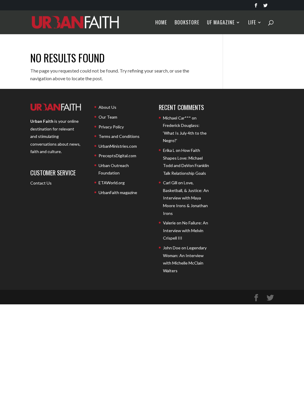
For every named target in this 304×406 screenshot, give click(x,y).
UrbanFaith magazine (118, 192)
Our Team (108, 116)
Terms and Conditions (119, 136)
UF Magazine (221, 23)
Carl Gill (170, 182)
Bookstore (187, 23)
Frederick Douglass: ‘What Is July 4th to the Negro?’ (185, 133)
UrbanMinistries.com (118, 146)
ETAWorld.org (112, 182)
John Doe (171, 247)
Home (161, 23)
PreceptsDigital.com (117, 155)
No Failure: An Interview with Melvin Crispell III (185, 230)
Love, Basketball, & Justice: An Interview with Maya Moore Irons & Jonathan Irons (186, 197)
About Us (107, 107)
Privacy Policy (111, 126)
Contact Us (41, 182)
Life (252, 23)
